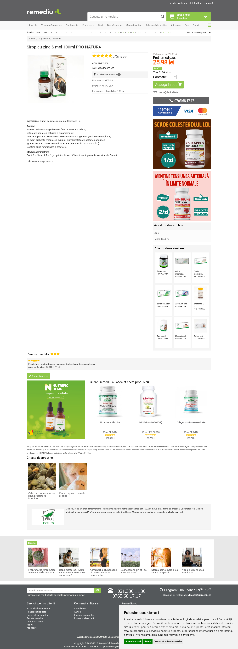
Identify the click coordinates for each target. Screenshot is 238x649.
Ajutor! (77, 611)
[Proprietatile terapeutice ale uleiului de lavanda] (38, 557)
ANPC (30, 624)
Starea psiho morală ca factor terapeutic (164, 571)
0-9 (45, 32)
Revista (32, 543)
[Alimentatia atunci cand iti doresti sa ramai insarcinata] (99, 557)
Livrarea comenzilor (84, 615)
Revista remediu (35, 618)
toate (37, 32)
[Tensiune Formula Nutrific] (182, 196)
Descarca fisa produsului (41, 161)
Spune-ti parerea (39, 376)
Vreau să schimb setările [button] (168, 641)
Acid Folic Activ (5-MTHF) (150, 422)
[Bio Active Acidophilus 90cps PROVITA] (110, 402)
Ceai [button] (100, 25)
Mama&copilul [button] (133, 25)
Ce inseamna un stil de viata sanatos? (134, 571)
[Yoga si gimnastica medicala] (192, 557)
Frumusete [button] (88, 25)
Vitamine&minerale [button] (51, 25)
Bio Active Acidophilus (110, 422)
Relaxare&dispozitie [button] (156, 25)
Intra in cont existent (180, 3)
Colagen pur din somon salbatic (191, 422)
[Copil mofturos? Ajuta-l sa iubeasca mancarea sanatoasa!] (69, 557)
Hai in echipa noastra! (38, 615)
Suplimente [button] (72, 25)
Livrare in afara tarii (84, 618)
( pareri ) (120, 57)
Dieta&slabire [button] (114, 25)
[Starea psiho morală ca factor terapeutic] (161, 557)
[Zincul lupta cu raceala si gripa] (73, 476)
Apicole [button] (33, 25)
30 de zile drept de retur (38, 608)
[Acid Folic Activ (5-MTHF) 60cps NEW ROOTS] (150, 402)
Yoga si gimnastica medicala (193, 571)
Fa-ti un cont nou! (203, 3)
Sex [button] (187, 25)
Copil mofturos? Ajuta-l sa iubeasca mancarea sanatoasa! (72, 572)
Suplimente (44, 38)
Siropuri (57, 38)
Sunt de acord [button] (133, 641)
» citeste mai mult (174, 512)
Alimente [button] (176, 25)
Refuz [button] (148, 641)
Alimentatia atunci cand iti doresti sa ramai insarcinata (103, 572)
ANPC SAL (32, 628)
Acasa (32, 38)
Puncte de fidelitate (36, 611)
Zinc (156, 233)
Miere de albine (161, 239)
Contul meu (80, 608)
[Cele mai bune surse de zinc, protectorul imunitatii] (42, 476)
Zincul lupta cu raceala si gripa (72, 494)
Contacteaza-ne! (35, 621)
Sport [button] (196, 25)
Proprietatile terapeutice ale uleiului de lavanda (41, 571)
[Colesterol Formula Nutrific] (182, 144)
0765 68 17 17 (184, 101)
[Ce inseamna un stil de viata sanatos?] (130, 557)
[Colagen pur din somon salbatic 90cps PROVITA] (191, 402)
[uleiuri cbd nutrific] (56, 409)
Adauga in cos (166, 85)
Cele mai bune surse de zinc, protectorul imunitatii (41, 496)
